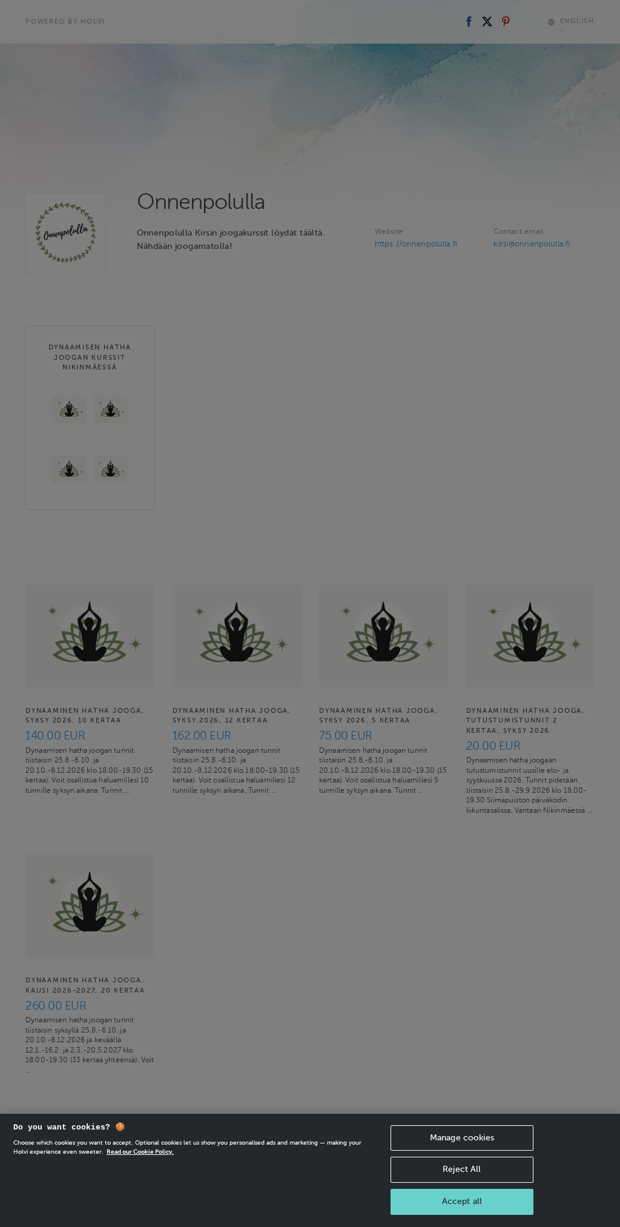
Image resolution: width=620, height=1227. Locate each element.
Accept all (462, 1201)
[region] (310, 1170)
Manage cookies (462, 1137)
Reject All (462, 1169)
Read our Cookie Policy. (140, 1151)
